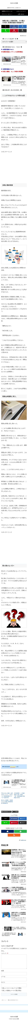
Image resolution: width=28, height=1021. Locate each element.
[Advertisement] (14, 167)
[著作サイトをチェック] (7, 831)
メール (3, 976)
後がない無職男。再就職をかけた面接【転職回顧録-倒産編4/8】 (7, 802)
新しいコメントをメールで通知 (12, 988)
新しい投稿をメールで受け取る (12, 990)
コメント (4, 953)
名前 (2, 970)
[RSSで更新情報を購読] (14, 835)
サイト (3, 982)
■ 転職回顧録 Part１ (7, 811)
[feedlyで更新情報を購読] (20, 831)
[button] (22, 30)
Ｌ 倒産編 (15, 811)
